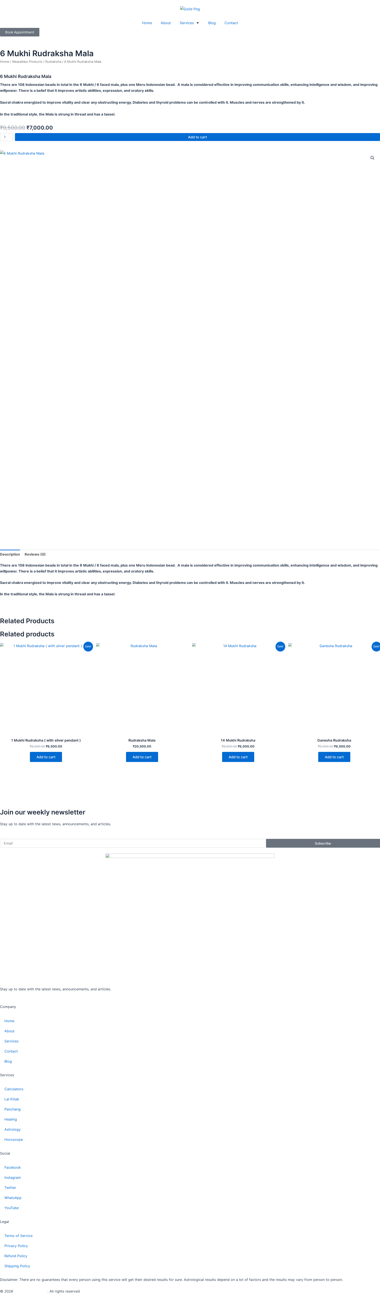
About (166, 23)
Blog (212, 23)
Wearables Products (27, 62)
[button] (372, 158)
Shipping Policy (17, 1266)
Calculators (13, 1089)
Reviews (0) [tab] (35, 554)
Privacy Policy (16, 1246)
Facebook (12, 1167)
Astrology (12, 1129)
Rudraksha (53, 62)
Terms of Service (18, 1235)
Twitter (10, 1187)
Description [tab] (10, 554)
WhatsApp (13, 1197)
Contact (231, 23)
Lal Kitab (11, 1099)
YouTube (11, 1208)
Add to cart (197, 137)
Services (187, 23)
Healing (10, 1119)
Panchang (12, 1109)
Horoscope (13, 1139)
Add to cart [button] (46, 757)
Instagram (12, 1177)
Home (147, 23)
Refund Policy (15, 1256)
